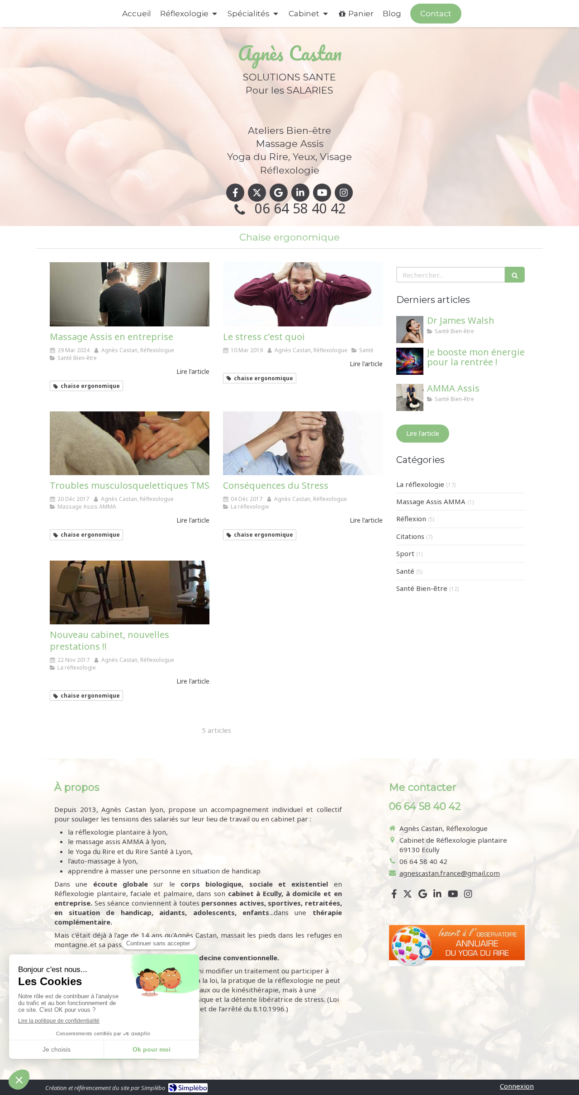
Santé (405, 571)
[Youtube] (322, 193)
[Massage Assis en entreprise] (129, 294)
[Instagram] (344, 193)
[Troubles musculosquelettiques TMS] (129, 443)
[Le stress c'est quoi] (303, 294)
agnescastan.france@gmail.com (449, 873)
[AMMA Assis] (409, 397)
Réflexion (411, 518)
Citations (410, 536)
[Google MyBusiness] (279, 193)
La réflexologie (420, 484)
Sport (405, 553)
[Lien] (457, 945)
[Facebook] (235, 193)
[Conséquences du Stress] (303, 443)
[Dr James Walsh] (409, 329)
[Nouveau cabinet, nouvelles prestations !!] (129, 592)
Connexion (517, 1085)
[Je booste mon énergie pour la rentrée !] (409, 361)
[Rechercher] (515, 275)
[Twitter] (257, 193)
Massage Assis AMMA (430, 501)
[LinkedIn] (300, 193)
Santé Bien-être (421, 588)
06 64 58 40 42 (300, 208)
